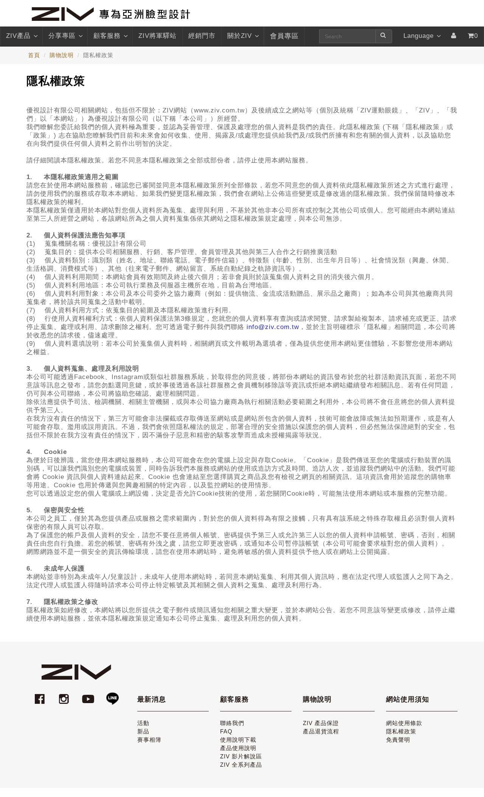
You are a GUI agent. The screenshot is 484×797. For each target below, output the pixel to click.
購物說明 (62, 55)
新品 (143, 731)
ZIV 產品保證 (321, 723)
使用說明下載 (238, 739)
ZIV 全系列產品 (241, 764)
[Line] (112, 695)
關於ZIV (239, 35)
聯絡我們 (232, 723)
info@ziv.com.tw (273, 327)
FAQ (226, 731)
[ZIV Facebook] (41, 695)
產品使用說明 (238, 748)
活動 (143, 723)
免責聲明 (398, 739)
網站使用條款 (404, 723)
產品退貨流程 (321, 731)
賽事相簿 (149, 739)
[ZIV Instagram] (63, 695)
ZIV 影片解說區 (241, 756)
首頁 (34, 55)
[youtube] (89, 695)
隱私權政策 (401, 731)
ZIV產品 (18, 35)
